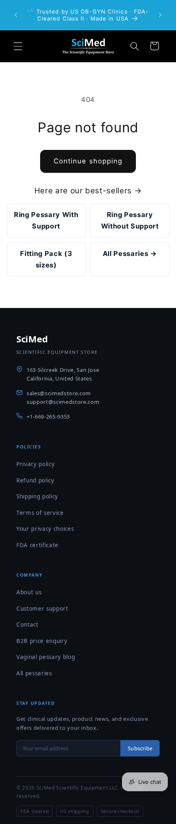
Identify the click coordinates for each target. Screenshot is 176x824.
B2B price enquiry (41, 641)
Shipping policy (37, 496)
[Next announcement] (160, 15)
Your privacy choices (45, 528)
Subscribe (140, 748)
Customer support (42, 608)
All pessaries (34, 673)
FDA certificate (37, 545)
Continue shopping (88, 161)
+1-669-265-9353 (48, 416)
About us (28, 592)
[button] (18, 46)
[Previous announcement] (16, 15)
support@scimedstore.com (63, 401)
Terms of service (40, 512)
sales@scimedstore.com (59, 393)
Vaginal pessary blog (45, 657)
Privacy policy (35, 464)
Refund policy (35, 480)
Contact (27, 624)
